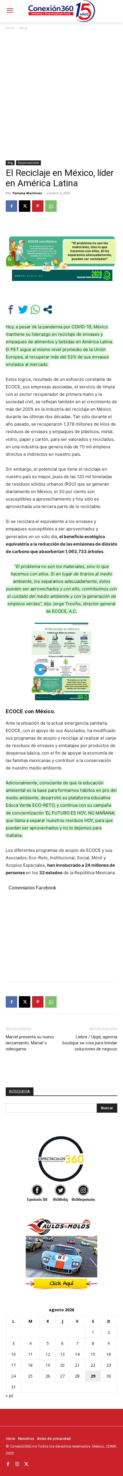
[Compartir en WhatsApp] (35, 309)
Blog (23, 28)
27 (62, 1376)
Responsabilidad (28, 163)
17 (13, 1365)
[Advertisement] (61, 96)
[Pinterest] (37, 206)
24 (13, 1376)
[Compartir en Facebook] (11, 309)
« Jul (9, 1395)
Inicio (10, 28)
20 (62, 1365)
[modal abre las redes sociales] (48, 309)
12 (47, 1354)
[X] (24, 206)
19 (47, 1365)
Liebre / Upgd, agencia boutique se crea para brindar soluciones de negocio (89, 1043)
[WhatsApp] (51, 206)
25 (30, 1376)
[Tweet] (23, 309)
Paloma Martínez (27, 193)
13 (62, 1354)
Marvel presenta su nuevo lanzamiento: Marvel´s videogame (30, 1043)
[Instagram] (17, 1464)
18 (30, 1365)
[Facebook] (11, 206)
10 (13, 1354)
